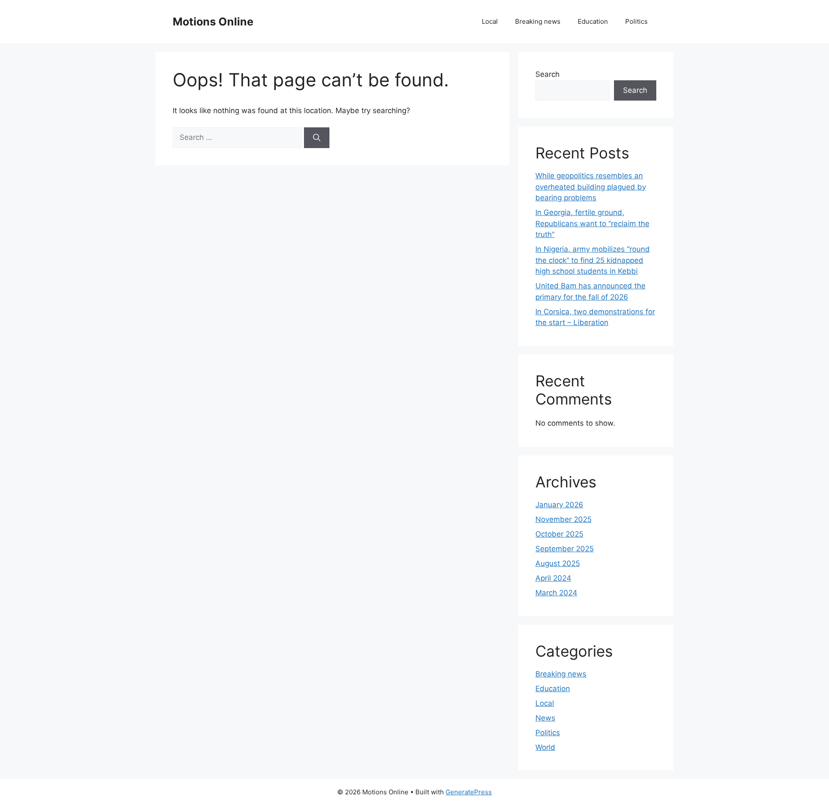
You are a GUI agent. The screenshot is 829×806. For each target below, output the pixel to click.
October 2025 (559, 534)
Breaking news (537, 21)
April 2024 (553, 578)
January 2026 (559, 504)
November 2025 (563, 519)
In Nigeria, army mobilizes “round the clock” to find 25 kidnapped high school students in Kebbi (592, 260)
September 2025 (564, 548)
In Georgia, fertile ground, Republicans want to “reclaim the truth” (592, 223)
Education (593, 21)
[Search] (316, 137)
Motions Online (213, 21)
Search (547, 74)
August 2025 (557, 563)
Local (490, 21)
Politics (636, 21)
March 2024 (556, 592)
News (545, 718)
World (545, 747)
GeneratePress (469, 792)
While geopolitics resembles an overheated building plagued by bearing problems (590, 186)
